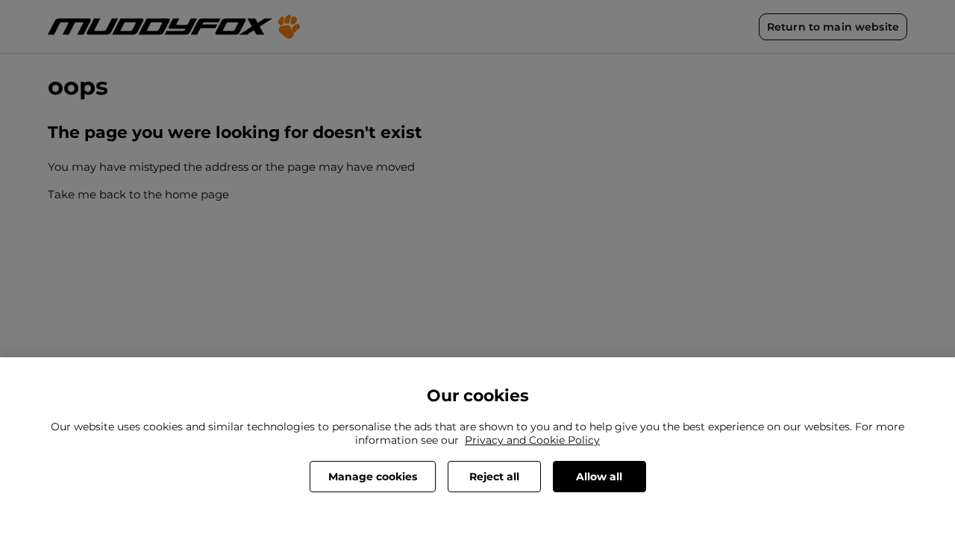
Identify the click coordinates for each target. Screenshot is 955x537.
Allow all (599, 476)
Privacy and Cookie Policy (532, 440)
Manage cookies (372, 476)
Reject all (494, 476)
